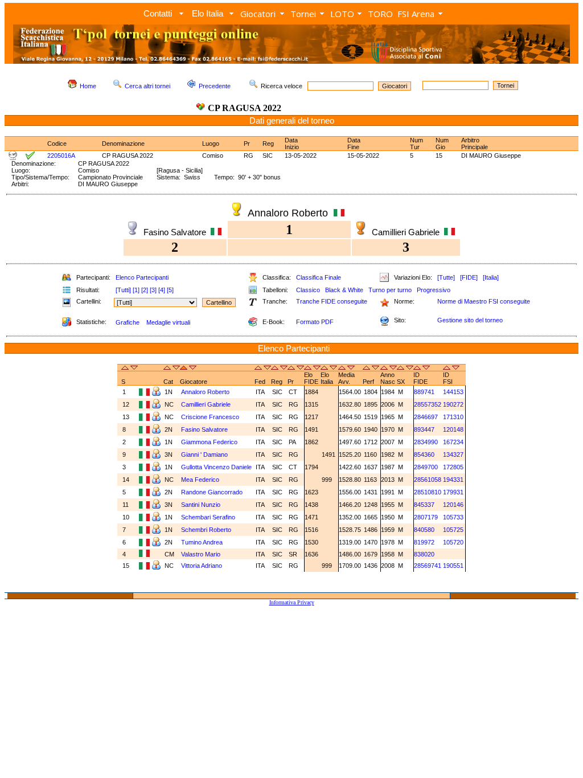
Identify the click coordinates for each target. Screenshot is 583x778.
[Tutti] (123, 289)
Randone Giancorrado (212, 492)
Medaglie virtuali (168, 322)
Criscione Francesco (210, 416)
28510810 (427, 492)
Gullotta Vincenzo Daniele (216, 467)
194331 (453, 479)
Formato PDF (315, 321)
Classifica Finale (318, 277)
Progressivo (433, 289)
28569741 (427, 565)
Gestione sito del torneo (470, 320)
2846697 (426, 416)
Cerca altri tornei (147, 86)
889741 (424, 391)
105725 (453, 529)
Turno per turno (390, 289)
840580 (424, 529)
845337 (424, 504)
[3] (153, 289)
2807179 (426, 517)
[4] (161, 289)
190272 (453, 404)
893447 (424, 429)
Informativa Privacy (291, 602)
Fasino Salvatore (204, 429)
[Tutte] (446, 277)
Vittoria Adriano (201, 565)
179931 (453, 492)
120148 (453, 429)
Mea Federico (200, 479)
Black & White (344, 289)
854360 (424, 454)
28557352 (427, 404)
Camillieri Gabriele (206, 404)
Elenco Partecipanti (142, 277)
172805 (453, 467)
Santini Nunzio (200, 504)
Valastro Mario (200, 554)
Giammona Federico (209, 442)
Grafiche (127, 322)
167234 (453, 442)
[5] (170, 289)
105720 (453, 542)
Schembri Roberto (206, 529)
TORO (380, 13)
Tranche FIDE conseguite (331, 301)
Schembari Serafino (208, 517)
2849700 (426, 467)
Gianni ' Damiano (204, 454)
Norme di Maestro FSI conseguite (483, 301)
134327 (453, 454)
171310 (453, 416)
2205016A (61, 155)
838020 (424, 554)
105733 (453, 517)
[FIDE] (469, 277)
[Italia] (491, 277)
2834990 (426, 442)
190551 (453, 565)
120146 (453, 504)
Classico (308, 289)
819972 (424, 542)
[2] (144, 289)
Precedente (215, 86)
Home (88, 86)
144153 (453, 391)
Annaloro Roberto (205, 391)
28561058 (427, 479)
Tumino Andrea (202, 542)
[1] (136, 289)
